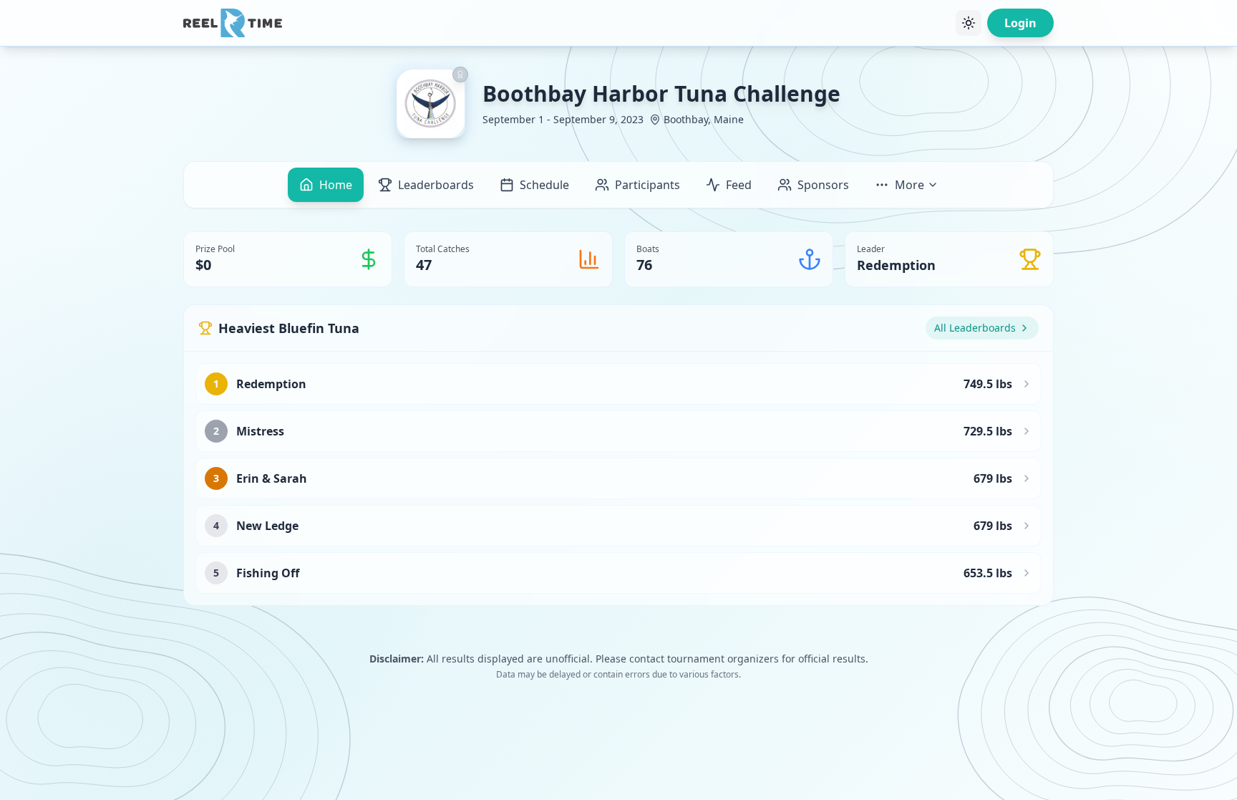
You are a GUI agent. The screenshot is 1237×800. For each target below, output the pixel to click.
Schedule (544, 185)
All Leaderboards (975, 327)
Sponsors (823, 185)
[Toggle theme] (968, 23)
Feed (739, 185)
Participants (647, 185)
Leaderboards (436, 185)
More (909, 185)
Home (335, 185)
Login (1020, 23)
